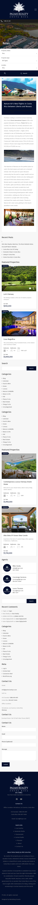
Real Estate (6, 402)
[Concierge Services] (7, 582)
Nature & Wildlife (8, 391)
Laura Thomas (18, 588)
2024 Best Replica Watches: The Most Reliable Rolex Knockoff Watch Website (17, 245)
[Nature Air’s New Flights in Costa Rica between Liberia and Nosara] (19, 89)
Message (4, 749)
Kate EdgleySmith (21, 619)
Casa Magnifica (9, 339)
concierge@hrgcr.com (19, 579)
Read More (19, 286)
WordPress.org (7, 676)
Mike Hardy (17, 566)
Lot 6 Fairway (9, 294)
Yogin (10, 611)
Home (5, 386)
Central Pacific (19, 837)
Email (3, 734)
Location (3, 65)
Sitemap (4, 710)
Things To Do (7, 404)
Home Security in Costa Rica (11, 257)
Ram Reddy (15, 613)
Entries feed (6, 671)
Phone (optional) (7, 741)
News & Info (29, 110)
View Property (19, 474)
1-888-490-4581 (7, 21)
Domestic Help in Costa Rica (11, 252)
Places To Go (7, 399)
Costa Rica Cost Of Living (10, 249)
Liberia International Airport (18, 120)
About (19, 843)
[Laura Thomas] (7, 593)
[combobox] (19, 54)
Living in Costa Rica (9, 254)
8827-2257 (15, 592)
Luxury (5, 389)
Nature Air (24, 123)
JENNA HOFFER (18, 616)
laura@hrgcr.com (18, 590)
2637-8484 (16, 570)
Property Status (5, 50)
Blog (23, 110)
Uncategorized (7, 407)
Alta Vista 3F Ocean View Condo (16, 535)
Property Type (5, 58)
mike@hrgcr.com (18, 568)
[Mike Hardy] (7, 571)
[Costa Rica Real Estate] (19, 17)
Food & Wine (7, 383)
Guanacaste (19, 834)
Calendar (6, 381)
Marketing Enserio (15, 899)
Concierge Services (19, 577)
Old (4, 396)
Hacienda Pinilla (20, 831)
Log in (5, 668)
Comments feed (7, 673)
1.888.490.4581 (14, 697)
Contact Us (19, 846)
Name (3, 726)
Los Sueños (19, 828)
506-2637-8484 (17, 581)
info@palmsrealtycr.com (9, 690)
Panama (19, 840)
